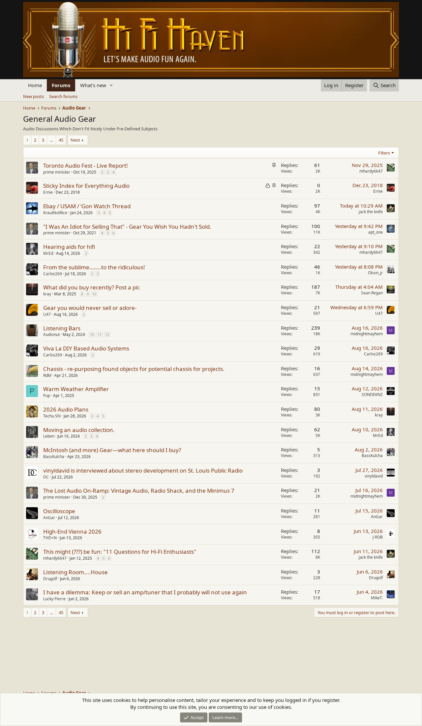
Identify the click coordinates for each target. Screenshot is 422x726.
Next (75, 140)
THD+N (50, 538)
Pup (46, 395)
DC (46, 477)
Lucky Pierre (54, 599)
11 (100, 334)
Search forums (63, 96)
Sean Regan (372, 293)
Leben (48, 436)
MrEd (48, 253)
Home (35, 85)
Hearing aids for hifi (69, 246)
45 (61, 140)
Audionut (51, 334)
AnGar (49, 517)
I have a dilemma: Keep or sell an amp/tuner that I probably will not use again (145, 592)
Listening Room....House (75, 572)
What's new (93, 85)
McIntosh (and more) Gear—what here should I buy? (112, 450)
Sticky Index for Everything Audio (86, 185)
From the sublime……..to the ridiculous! (94, 267)
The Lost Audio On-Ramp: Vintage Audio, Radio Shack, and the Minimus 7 (138, 490)
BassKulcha (53, 456)
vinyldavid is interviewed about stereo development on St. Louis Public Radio (143, 470)
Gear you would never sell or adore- (89, 308)
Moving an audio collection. (79, 430)
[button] (111, 85)
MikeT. (377, 598)
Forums (61, 85)
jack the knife (371, 211)
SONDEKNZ (372, 394)
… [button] (51, 140)
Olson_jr (375, 273)
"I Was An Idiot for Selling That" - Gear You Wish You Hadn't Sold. (127, 226)
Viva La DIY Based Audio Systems (86, 348)
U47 (47, 314)
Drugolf (50, 578)
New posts (33, 96)
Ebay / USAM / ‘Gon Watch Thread (87, 206)
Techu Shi (52, 416)
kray (47, 294)
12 (107, 334)
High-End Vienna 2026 (72, 531)
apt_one (375, 232)
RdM (47, 375)
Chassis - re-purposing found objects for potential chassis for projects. (134, 369)
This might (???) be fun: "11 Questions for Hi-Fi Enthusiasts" (119, 551)
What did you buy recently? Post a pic (91, 287)
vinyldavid (374, 476)
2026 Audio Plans (65, 409)
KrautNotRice (55, 212)
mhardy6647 (371, 171)
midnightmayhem (366, 334)
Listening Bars (61, 328)
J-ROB (378, 537)
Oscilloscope (59, 511)
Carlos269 (52, 274)
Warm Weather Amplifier (76, 389)
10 (94, 293)
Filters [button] (384, 153)
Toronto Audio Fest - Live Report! (85, 165)
